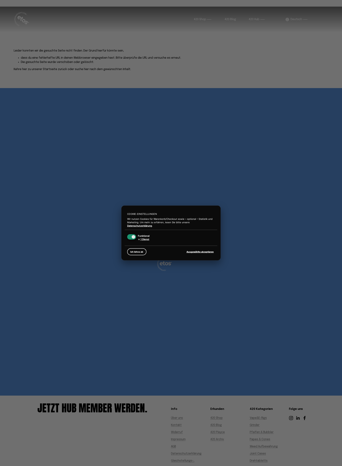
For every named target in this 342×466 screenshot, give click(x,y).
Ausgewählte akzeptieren (200, 251)
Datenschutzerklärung (139, 225)
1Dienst (143, 239)
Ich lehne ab (136, 251)
